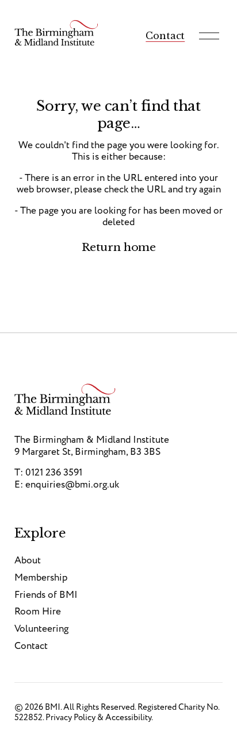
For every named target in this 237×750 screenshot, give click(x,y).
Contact (165, 35)
